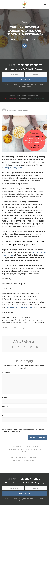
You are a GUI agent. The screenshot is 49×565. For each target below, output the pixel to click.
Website (5, 416)
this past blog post (13, 168)
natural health (14, 328)
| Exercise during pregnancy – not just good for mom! (24, 449)
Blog (7, 328)
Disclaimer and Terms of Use (19, 307)
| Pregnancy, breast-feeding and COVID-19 (24, 459)
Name (5, 397)
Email (5, 406)
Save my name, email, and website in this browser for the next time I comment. (23, 430)
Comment (6, 372)
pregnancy (25, 328)
